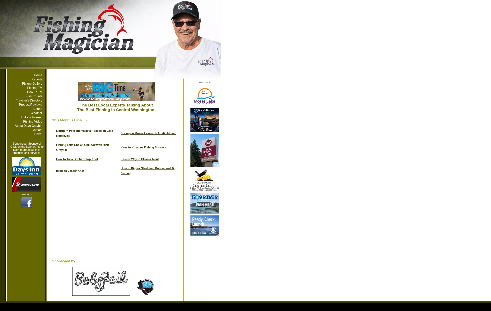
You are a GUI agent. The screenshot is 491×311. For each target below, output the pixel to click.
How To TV (34, 92)
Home (38, 75)
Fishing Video (32, 121)
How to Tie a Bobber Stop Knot (77, 159)
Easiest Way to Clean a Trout (140, 159)
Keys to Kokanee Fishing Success (143, 147)
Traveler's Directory (29, 100)
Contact (37, 130)
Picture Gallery (32, 83)
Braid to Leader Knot (70, 170)
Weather (36, 113)
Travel (38, 134)
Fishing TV (34, 87)
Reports (36, 79)
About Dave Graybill (28, 125)
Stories (37, 108)
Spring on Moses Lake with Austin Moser (148, 133)
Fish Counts (34, 96)
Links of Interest (31, 117)
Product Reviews (30, 104)
